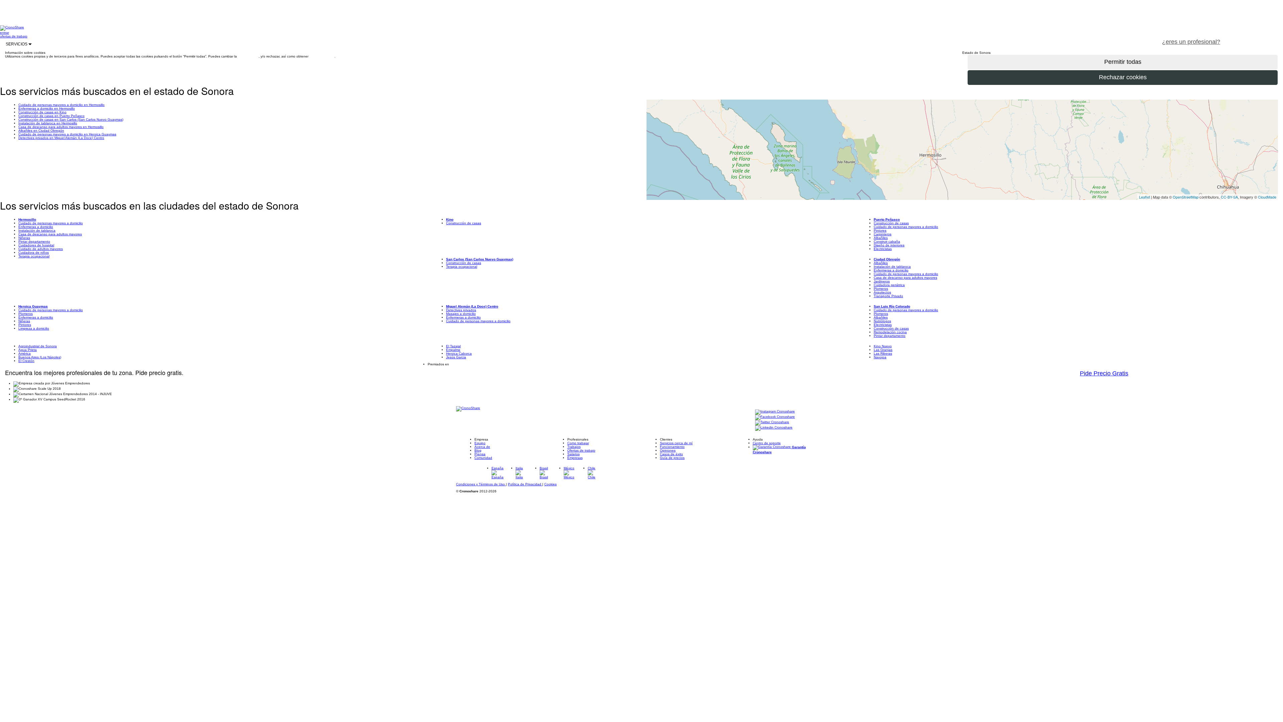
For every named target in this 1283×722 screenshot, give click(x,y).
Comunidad (483, 458)
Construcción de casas (463, 223)
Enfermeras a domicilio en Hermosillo (46, 108)
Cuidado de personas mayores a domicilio (50, 223)
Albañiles (881, 238)
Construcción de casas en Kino (42, 112)
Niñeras (24, 238)
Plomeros (881, 288)
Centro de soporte (767, 443)
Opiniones (668, 450)
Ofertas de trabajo (581, 450)
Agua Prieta (27, 350)
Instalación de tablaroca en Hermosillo (47, 123)
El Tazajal (453, 346)
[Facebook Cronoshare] (775, 417)
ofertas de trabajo (13, 36)
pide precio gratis (1254, 38)
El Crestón (26, 361)
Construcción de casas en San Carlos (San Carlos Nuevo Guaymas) (70, 119)
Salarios (573, 454)
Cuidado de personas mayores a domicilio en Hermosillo (61, 105)
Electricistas (883, 249)
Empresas (575, 458)
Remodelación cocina (890, 332)
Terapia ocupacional (33, 256)
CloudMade (1267, 197)
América (24, 353)
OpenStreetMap (1185, 197)
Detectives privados (461, 310)
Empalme (453, 350)
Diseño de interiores (889, 245)
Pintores (880, 230)
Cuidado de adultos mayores (40, 249)
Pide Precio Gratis (1104, 373)
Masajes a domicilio (461, 314)
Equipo (479, 443)
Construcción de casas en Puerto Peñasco (51, 116)
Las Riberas (883, 353)
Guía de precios (672, 458)
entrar (4, 32)
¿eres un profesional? (1191, 41)
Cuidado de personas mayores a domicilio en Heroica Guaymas (67, 134)
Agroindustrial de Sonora (37, 346)
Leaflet (1144, 197)
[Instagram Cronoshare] (775, 411)
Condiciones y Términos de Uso (481, 484)
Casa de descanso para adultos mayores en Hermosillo (61, 127)
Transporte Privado (888, 296)
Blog (477, 450)
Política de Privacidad (525, 484)
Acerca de (482, 447)
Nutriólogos (882, 321)
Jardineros (882, 281)
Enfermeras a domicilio (35, 227)
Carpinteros (882, 234)
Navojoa (880, 357)
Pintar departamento (34, 241)
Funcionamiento (672, 447)
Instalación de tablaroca (36, 230)
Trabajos (574, 447)
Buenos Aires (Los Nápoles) (39, 357)
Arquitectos (882, 292)
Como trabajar (578, 443)
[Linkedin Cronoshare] (774, 428)
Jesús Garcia (456, 357)
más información (321, 56)
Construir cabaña (887, 241)
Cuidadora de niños (33, 252)
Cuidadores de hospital (36, 245)
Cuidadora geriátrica (889, 285)
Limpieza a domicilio (33, 328)
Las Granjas (883, 350)
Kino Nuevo (883, 346)
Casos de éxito (671, 454)
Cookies (550, 484)
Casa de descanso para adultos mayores (50, 234)
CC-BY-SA (1229, 197)
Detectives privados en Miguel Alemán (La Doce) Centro (61, 138)
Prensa (479, 454)
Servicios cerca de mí (676, 443)
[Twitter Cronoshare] (772, 422)
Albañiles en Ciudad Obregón (41, 130)
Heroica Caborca (459, 353)
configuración (248, 56)
